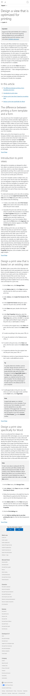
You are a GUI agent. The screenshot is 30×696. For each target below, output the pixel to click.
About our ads (14, 693)
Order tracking (4, 572)
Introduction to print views (10, 93)
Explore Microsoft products (7, 552)
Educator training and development (8, 599)
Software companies (5, 651)
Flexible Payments (5, 579)
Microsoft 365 (4, 618)
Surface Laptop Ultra (6, 542)
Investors (3, 670)
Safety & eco (4, 693)
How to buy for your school (7, 596)
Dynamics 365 (4, 616)
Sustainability (4, 678)
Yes (10, 529)
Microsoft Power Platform (6, 621)
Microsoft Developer (5, 638)
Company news (4, 665)
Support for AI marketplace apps (8, 643)
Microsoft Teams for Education (7, 591)
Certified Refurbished (6, 574)
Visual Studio (4, 653)
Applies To (4, 22)
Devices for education (6, 589)
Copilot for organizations (6, 547)
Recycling (9, 693)
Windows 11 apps (5, 555)
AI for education (5, 604)
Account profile (4, 562)
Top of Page (4, 152)
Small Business (4, 628)
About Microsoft (5, 663)
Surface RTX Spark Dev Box (7, 545)
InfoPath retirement (13, 39)
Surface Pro (4, 537)
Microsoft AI (4, 611)
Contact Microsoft (9, 690)
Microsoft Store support (6, 567)
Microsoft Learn (5, 641)
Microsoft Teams (5, 623)
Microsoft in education (6, 586)
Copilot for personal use (6, 550)
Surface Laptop (4, 540)
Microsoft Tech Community (7, 646)
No (19, 529)
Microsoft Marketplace (6, 648)
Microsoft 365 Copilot (6, 626)
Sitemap (3, 690)
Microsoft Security (5, 613)
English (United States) (8, 682)
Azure (3, 636)
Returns (3, 569)
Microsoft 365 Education (6, 594)
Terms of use (19, 690)
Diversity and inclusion (6, 673)
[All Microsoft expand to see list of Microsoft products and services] (2, 2)
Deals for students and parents (7, 601)
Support (3, 5)
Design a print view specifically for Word (14, 101)
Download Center (5, 564)
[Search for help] (5, 2)
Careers (3, 660)
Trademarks (25, 690)
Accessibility (4, 675)
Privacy (15, 690)
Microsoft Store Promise (6, 577)
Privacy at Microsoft (5, 668)
